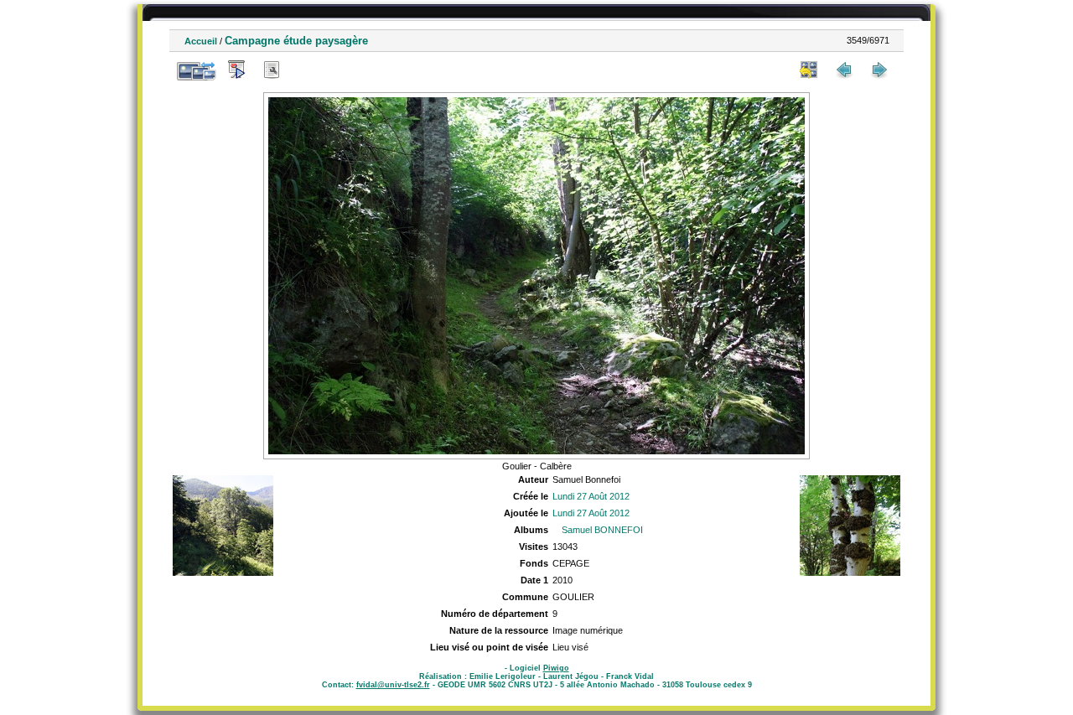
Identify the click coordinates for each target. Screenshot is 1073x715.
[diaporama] (236, 69)
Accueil (200, 41)
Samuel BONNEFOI (602, 530)
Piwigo (556, 668)
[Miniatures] (809, 69)
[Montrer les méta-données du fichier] (271, 69)
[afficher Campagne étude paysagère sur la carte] (306, 69)
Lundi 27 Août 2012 (591, 496)
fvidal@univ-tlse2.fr (393, 685)
